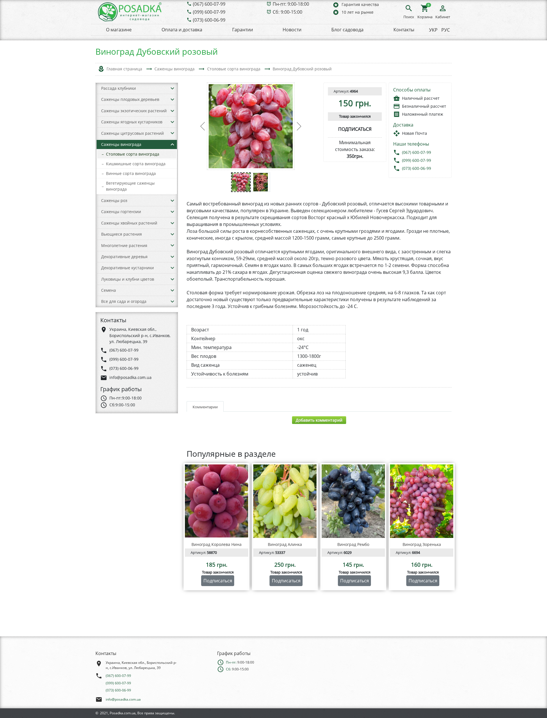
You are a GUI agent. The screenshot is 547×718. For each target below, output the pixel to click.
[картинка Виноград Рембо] (353, 501)
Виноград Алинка (285, 544)
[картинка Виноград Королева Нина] (216, 501)
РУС (445, 30)
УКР (433, 30)
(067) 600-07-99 (209, 4)
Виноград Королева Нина (216, 544)
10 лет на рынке (353, 12)
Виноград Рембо (353, 544)
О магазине (119, 29)
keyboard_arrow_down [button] (172, 88)
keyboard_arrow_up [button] (172, 144)
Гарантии (242, 29)
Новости (292, 29)
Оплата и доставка (182, 29)
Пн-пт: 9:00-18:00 (291, 4)
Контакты (403, 29)
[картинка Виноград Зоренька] (421, 501)
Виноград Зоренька (422, 544)
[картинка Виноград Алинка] (285, 501)
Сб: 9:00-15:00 (287, 12)
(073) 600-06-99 (209, 20)
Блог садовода (347, 29)
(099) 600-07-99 (209, 12)
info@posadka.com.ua (123, 699)
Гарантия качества (356, 5)
